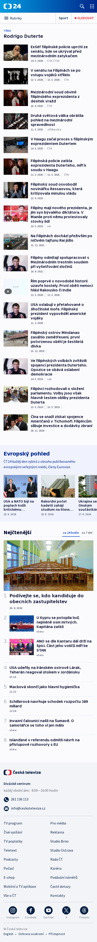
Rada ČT (56, 859)
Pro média (58, 823)
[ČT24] (12, 6)
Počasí (9, 868)
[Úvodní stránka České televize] (23, 772)
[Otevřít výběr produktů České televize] (92, 6)
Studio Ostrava (61, 850)
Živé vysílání (13, 832)
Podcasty (11, 859)
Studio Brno (59, 841)
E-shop (9, 877)
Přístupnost (57, 934)
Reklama (57, 832)
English (8, 934)
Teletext (10, 850)
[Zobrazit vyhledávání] (82, 6)
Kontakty (57, 895)
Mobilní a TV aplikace (20, 886)
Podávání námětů (63, 877)
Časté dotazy (60, 886)
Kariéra (56, 868)
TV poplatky (13, 841)
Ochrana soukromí (31, 934)
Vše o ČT (10, 895)
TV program (13, 823)
